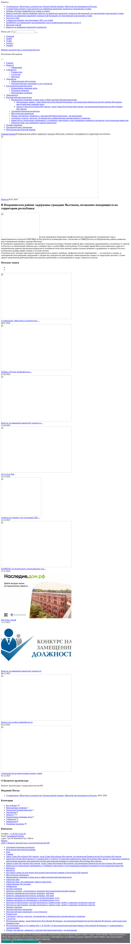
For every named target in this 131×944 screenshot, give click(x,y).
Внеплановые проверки (21, 93)
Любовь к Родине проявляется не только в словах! (28, 11)
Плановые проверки (20, 90)
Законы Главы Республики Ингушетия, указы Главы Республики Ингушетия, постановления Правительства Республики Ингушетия (64, 863)
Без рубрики (11, 805)
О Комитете (11, 70)
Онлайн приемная (14, 125)
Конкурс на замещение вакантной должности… (22, 423)
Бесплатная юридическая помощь (20, 130)
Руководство (16, 72)
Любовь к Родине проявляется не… (16, 372)
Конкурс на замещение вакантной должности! (26, 27)
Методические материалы (22, 113)
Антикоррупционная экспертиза (25, 111)
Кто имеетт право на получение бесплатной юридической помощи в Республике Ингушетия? (47, 872)
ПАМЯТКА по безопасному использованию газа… (23, 569)
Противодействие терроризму (19, 127)
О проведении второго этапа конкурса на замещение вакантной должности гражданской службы (48, 9)
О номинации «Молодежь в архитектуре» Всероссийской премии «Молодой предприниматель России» (51, 6)
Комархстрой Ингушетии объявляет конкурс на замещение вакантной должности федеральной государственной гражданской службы (65, 13)
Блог (8, 852)
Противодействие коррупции (19, 97)
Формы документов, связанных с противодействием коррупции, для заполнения (46, 116)
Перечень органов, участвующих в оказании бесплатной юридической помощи (41, 891)
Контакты (15, 77)
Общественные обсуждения (23, 81)
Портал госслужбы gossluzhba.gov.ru (17, 722)
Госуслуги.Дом (12, 18)
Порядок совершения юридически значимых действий (30, 893)
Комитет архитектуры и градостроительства (20, 50)
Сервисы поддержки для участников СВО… (20, 518)
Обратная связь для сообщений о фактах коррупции (34, 123)
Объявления (16, 67)
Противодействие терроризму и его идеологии (31, 83)
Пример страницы (14, 907)
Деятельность (12, 95)
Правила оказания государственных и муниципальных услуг (33, 898)
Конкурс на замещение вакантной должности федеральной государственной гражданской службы (49, 16)
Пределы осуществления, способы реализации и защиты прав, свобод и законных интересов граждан (50, 902)
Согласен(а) (6, 942)
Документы (11, 79)
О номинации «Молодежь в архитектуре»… (20, 321)
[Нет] (40, 942)
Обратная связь (12, 879)
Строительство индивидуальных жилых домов (21, 773)
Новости (10, 65)
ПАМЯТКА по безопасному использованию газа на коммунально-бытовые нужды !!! (43, 22)
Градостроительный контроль (19, 86)
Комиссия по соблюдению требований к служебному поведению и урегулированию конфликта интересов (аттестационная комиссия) (69, 120)
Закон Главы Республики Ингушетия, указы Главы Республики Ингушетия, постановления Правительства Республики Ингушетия (63, 856)
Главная (9, 63)
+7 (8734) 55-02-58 (17, 834)
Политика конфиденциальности (25, 942)
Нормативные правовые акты (24, 88)
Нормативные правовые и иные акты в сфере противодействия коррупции (44, 100)
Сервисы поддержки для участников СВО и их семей (29, 20)
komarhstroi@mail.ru (15, 836)
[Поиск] (36, 32)
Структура (15, 74)
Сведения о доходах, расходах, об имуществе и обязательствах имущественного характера (50, 118)
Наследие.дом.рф (13, 25)
